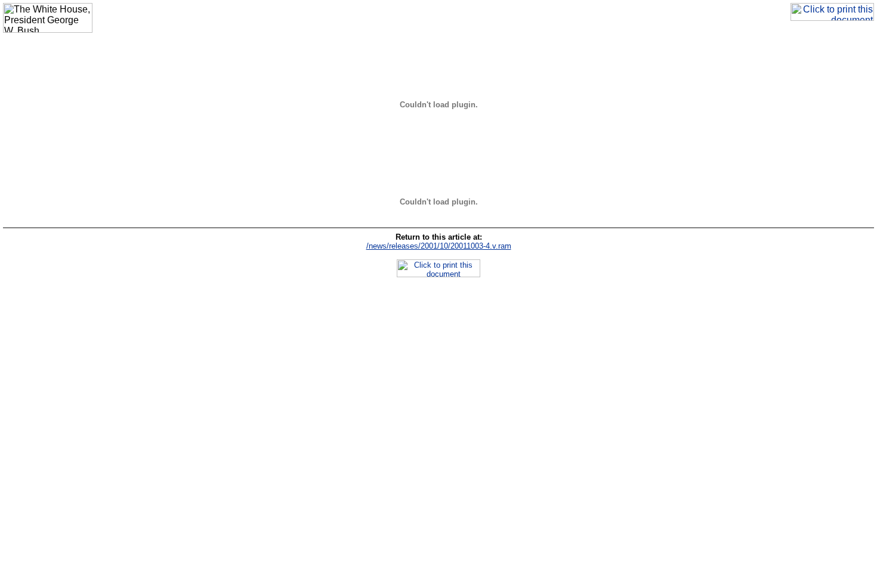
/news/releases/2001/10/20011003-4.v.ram (438, 245)
